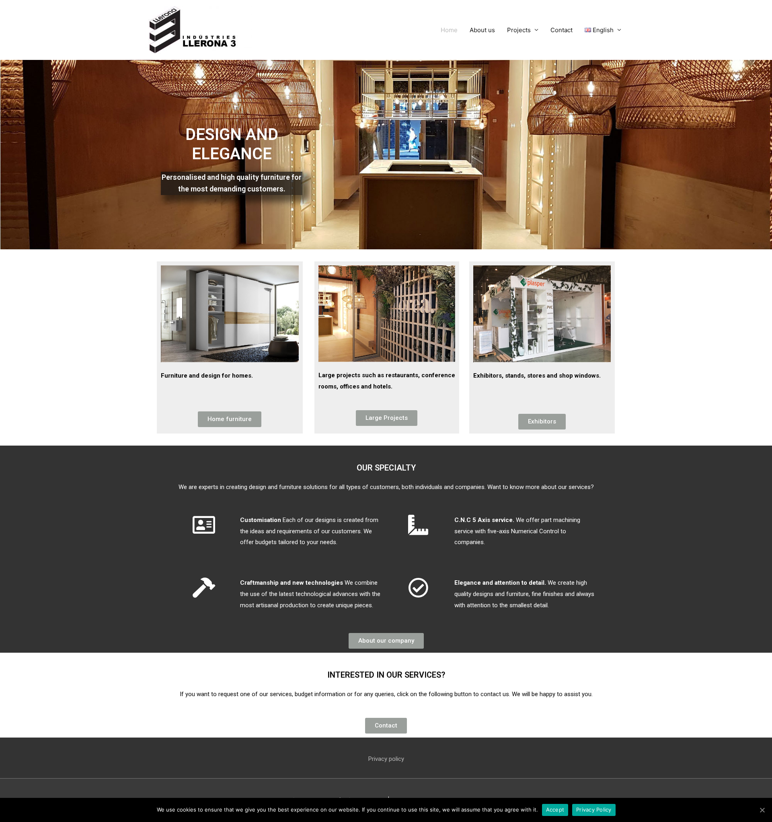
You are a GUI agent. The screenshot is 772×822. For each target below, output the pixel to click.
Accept (555, 809)
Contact (561, 30)
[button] (229, 419)
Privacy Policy (594, 809)
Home (449, 30)
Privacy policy (386, 758)
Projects (519, 30)
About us (482, 30)
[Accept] (762, 810)
